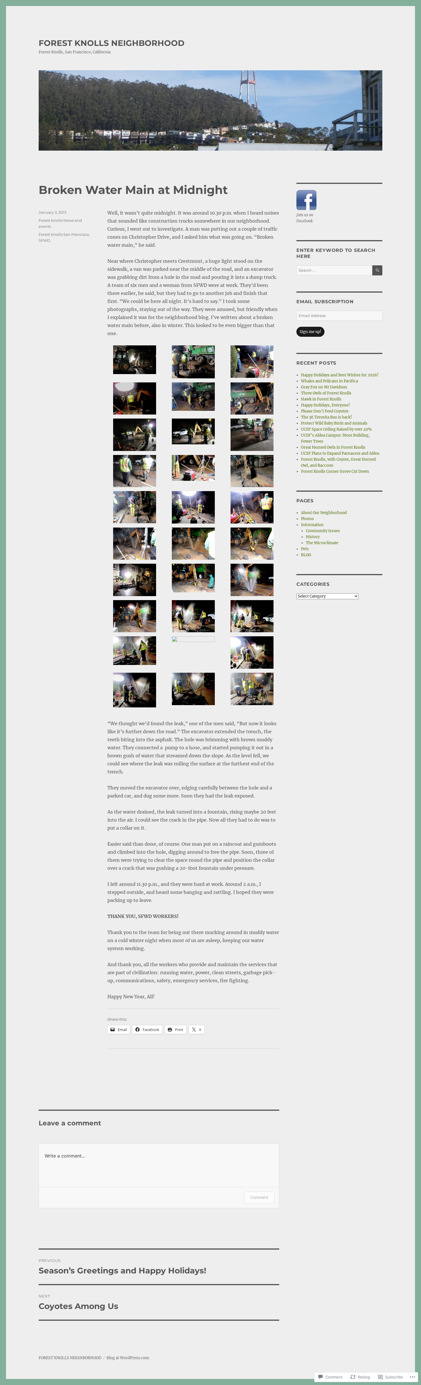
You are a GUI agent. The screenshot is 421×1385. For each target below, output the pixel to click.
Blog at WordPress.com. (128, 1357)
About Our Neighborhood (324, 512)
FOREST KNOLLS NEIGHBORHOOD (111, 43)
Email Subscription (325, 301)
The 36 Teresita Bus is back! (326, 417)
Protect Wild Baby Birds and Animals (334, 423)
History (313, 536)
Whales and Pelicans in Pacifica (329, 381)
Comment (259, 1197)
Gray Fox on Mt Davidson (324, 387)
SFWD (44, 240)
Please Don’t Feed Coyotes (325, 411)
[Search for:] (334, 270)
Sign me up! (310, 331)
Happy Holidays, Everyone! (325, 405)
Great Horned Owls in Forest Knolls (333, 447)
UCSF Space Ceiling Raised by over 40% (336, 429)
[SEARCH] (377, 270)
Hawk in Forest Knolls (321, 399)
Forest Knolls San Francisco (64, 234)
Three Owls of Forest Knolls (326, 393)
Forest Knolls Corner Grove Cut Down (335, 471)
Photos (307, 518)
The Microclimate (322, 542)
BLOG (306, 555)
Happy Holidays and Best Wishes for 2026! (340, 375)
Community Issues (323, 530)
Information (312, 524)
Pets (305, 548)
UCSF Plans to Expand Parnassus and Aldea (340, 453)
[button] (134, 361)
